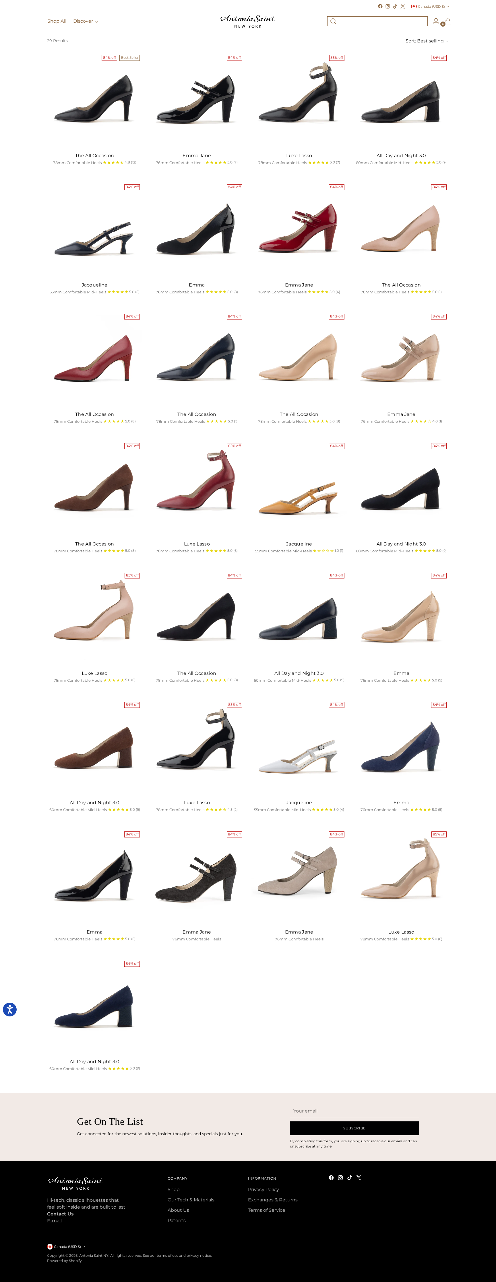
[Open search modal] (333, 21)
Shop (174, 1189)
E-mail (54, 1220)
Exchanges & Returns (273, 1200)
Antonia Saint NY (93, 1255)
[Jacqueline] (94, 229)
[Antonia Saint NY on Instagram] (387, 6)
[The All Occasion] (94, 100)
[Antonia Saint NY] (248, 21)
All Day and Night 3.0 (401, 155)
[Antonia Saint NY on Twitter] (402, 6)
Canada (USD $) (431, 6)
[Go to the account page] (433, 21)
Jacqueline (95, 285)
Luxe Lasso (299, 155)
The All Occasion (94, 155)
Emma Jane (197, 155)
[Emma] (196, 229)
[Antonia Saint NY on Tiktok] (395, 6)
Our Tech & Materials (191, 1200)
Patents (177, 1220)
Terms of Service (266, 1210)
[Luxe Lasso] (298, 100)
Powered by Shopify (64, 1260)
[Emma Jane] (196, 100)
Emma (197, 285)
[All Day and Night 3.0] (401, 100)
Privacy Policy (263, 1189)
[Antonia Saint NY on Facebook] (380, 6)
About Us (178, 1210)
